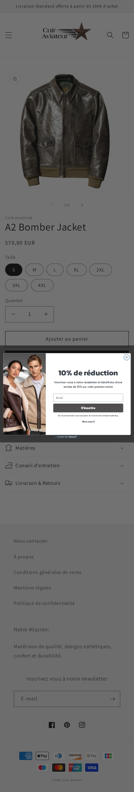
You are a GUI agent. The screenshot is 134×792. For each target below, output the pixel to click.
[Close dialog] (127, 357)
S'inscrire (88, 407)
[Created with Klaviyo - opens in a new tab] (67, 437)
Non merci (88, 421)
